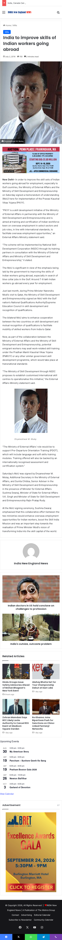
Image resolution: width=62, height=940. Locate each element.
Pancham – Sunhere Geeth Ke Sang (28, 760)
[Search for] (58, 13)
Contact (15, 915)
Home (8, 25)
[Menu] (3, 13)
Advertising (26, 915)
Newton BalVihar (18, 778)
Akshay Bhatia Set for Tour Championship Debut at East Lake (44, 685)
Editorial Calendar (42, 915)
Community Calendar (43, 920)
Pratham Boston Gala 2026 (23, 769)
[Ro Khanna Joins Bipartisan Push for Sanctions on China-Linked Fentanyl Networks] (46, 707)
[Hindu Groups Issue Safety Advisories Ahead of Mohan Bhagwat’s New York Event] (16, 671)
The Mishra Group (46, 910)
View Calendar (7, 793)
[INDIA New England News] (20, 12)
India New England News (31, 563)
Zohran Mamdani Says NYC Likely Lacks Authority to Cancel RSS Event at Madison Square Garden (15, 723)
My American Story (19, 751)
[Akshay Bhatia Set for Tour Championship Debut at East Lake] (46, 671)
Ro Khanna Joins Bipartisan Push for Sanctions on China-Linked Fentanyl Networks (43, 723)
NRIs (15, 25)
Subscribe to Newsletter (20, 920)
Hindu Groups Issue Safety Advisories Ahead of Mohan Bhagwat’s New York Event (15, 686)
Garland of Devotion (20, 787)
